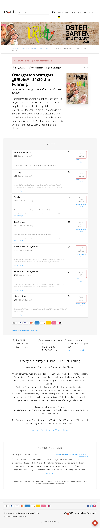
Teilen (86, 67)
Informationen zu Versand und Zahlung (25, 330)
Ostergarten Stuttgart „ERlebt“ (40, 48)
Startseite (15, 48)
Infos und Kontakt (75, 350)
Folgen (59, 454)
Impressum (8, 513)
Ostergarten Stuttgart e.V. (25, 454)
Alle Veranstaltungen (70, 454)
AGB (15, 513)
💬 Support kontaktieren (50, 521)
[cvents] (9, 12)
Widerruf (31, 513)
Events (24, 48)
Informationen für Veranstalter (15, 516)
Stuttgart (55, 350)
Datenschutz (22, 513)
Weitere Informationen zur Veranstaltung (50, 430)
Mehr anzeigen (18, 191)
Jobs (37, 513)
